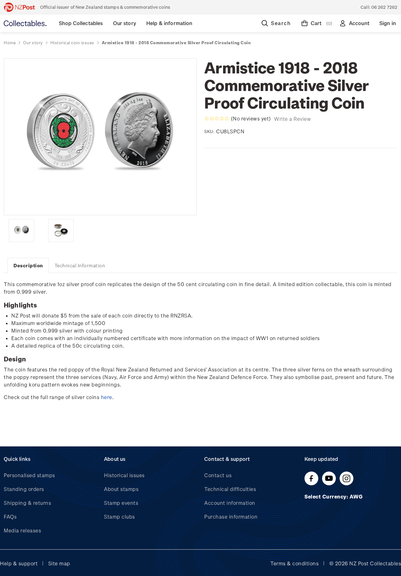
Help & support (19, 563)
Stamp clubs (119, 517)
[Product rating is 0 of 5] (216, 118)
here (106, 397)
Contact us (218, 475)
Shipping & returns (27, 503)
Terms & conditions (294, 563)
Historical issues (124, 475)
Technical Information (80, 265)
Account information (229, 503)
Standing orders (24, 489)
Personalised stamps (29, 475)
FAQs (10, 517)
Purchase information (231, 517)
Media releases (22, 530)
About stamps (121, 489)
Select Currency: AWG (334, 496)
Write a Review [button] (292, 119)
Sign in (387, 23)
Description (28, 265)
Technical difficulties (230, 489)
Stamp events (121, 503)
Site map (59, 563)
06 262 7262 (384, 7)
